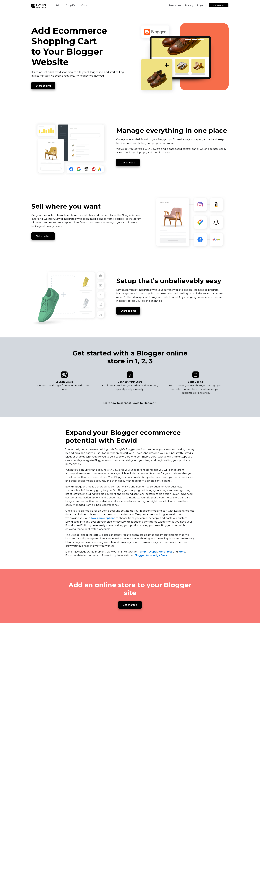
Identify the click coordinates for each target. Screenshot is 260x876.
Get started (218, 5)
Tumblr (142, 551)
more (181, 551)
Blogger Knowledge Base (150, 555)
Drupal (153, 551)
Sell (57, 5)
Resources (175, 5)
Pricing (189, 5)
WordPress (165, 551)
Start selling (43, 85)
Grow (84, 5)
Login (200, 5)
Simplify (70, 5)
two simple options (103, 518)
